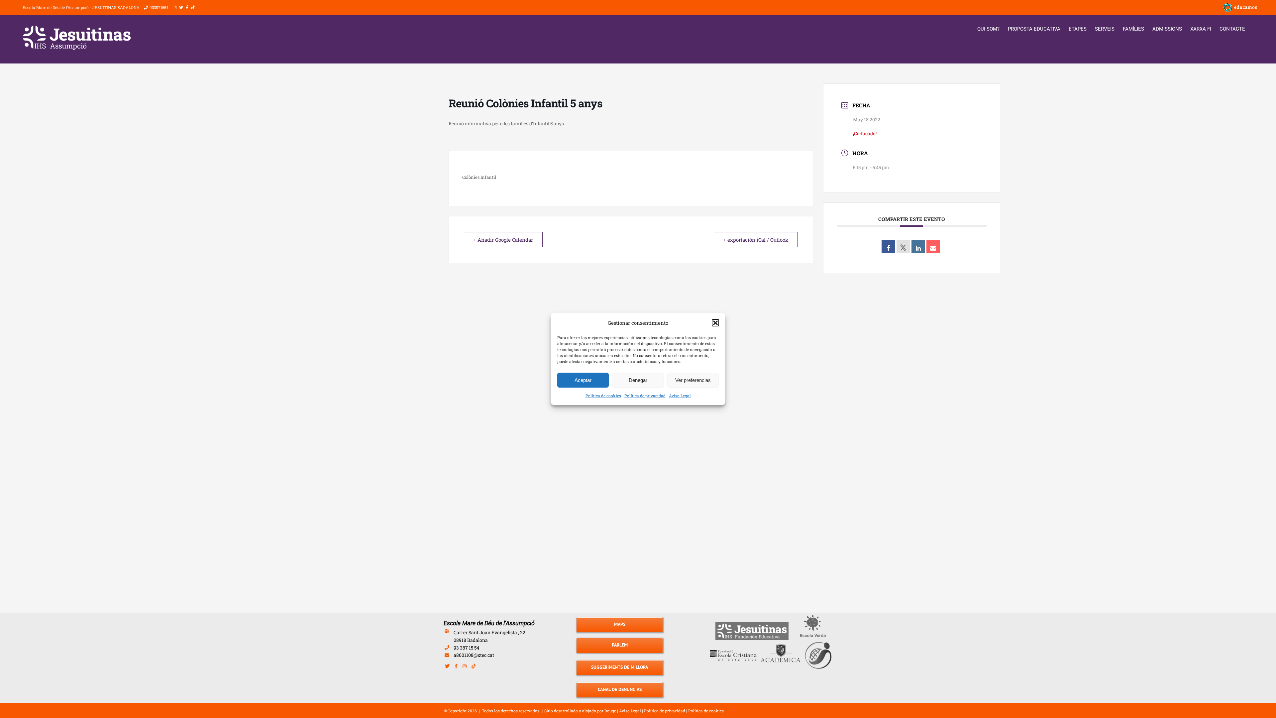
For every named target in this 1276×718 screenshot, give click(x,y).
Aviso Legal (680, 395)
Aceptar (583, 380)
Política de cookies (603, 395)
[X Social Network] (903, 246)
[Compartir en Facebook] (888, 246)
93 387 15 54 (466, 648)
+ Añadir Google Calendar (503, 239)
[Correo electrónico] (933, 246)
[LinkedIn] (918, 246)
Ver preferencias (693, 380)
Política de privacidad (645, 395)
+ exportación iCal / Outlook (755, 239)
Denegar (638, 380)
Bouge (610, 710)
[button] (715, 322)
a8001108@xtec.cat (474, 655)
